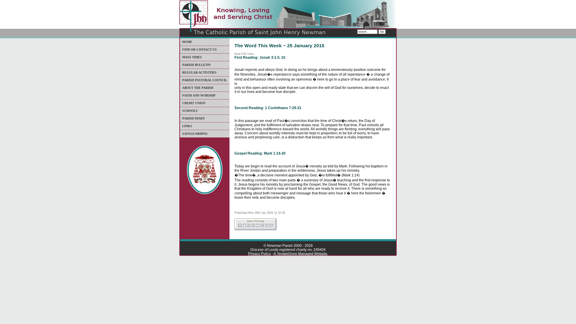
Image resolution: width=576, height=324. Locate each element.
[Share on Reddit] (249, 226)
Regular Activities (199, 72)
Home (187, 42)
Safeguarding (195, 133)
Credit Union (193, 103)
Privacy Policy (259, 254)
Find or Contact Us (199, 49)
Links (187, 126)
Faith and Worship (199, 95)
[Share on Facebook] (240, 226)
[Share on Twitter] (244, 226)
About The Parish (197, 88)
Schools (190, 110)
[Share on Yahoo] (253, 226)
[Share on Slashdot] (271, 226)
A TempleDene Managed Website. (301, 254)
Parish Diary (193, 118)
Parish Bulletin (196, 65)
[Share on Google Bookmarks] (262, 226)
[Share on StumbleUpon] (267, 226)
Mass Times (192, 57)
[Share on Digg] (258, 226)
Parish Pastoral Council (204, 80)
